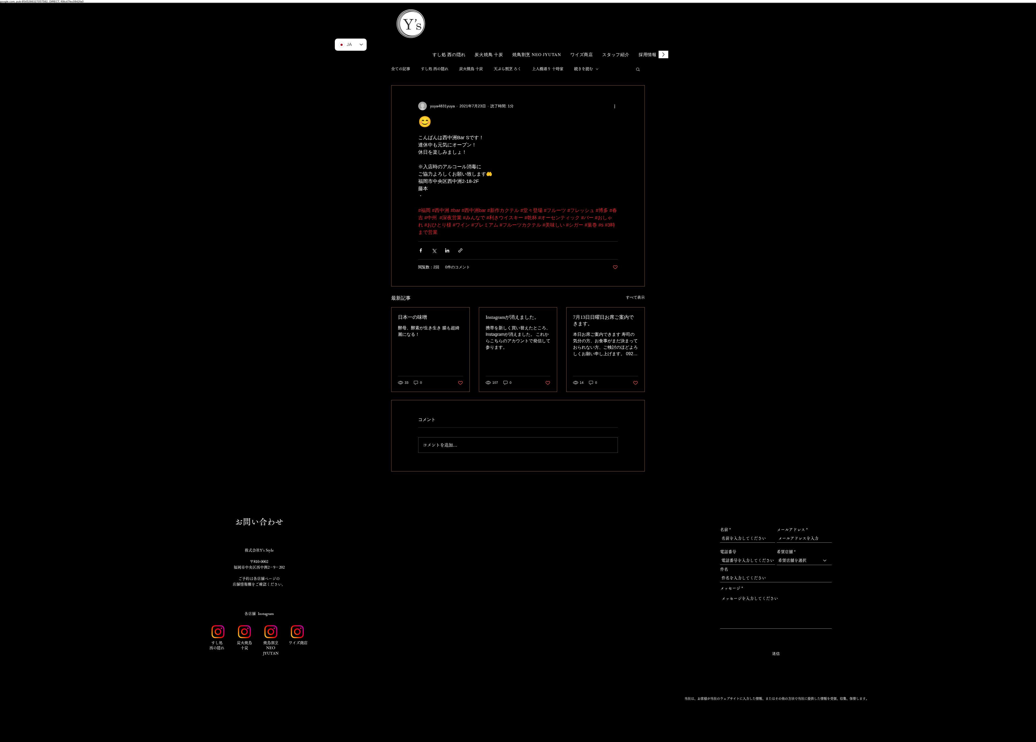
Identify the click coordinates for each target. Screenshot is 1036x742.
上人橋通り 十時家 (547, 69)
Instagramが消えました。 (512, 317)
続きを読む (583, 69)
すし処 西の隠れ (434, 69)
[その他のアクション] (614, 106)
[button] (634, 15)
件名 (724, 569)
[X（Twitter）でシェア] (434, 250)
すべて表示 (635, 297)
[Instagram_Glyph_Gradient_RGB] (218, 631)
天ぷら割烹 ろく (507, 69)
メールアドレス (791, 530)
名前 (724, 530)
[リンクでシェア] (460, 250)
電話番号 (728, 552)
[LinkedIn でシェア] (447, 250)
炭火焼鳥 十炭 (471, 69)
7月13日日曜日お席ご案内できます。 (603, 320)
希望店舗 (785, 552)
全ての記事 (400, 69)
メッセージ (730, 588)
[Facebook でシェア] (420, 250)
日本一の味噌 (412, 317)
